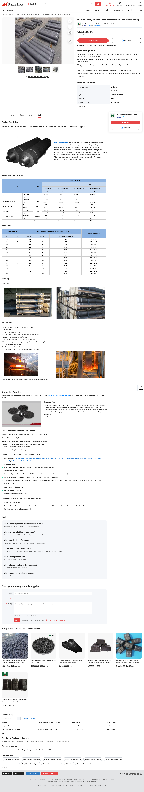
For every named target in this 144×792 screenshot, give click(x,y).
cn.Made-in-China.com (90, 781)
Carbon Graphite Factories (73, 759)
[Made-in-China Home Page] (12, 4)
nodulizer (5, 722)
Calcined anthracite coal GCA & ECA (48, 729)
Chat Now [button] (127, 40)
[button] (92, 4)
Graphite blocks (6, 726)
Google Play (19, 773)
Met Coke (83, 459)
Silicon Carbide (66, 459)
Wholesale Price (83, 779)
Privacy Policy (102, 785)
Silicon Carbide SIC (77, 726)
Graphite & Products (33, 14)
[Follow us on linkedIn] (141, 773)
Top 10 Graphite (68, 764)
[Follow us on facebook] (127, 773)
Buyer (97, 10)
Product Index (105, 779)
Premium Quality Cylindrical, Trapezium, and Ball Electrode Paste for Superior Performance (100, 663)
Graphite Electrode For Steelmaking (14, 750)
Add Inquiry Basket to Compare (38, 77)
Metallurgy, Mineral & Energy (16, 14)
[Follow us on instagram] (132, 773)
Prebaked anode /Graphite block (12, 729)
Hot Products (32, 779)
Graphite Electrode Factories (31, 759)
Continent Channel (95, 779)
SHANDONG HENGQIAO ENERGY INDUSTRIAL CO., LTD (98, 23)
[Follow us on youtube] (135, 773)
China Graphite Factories (11, 759)
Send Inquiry (93, 40)
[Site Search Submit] (98, 4)
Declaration (93, 785)
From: (11, 593)
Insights (113, 779)
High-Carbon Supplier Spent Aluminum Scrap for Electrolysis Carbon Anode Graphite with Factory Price (13, 663)
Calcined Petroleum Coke (51, 459)
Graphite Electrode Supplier (30, 764)
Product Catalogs (29, 718)
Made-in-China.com (63, 781)
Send (16, 620)
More (3, 767)
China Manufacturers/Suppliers (56, 779)
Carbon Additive (20, 459)
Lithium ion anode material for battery (48, 722)
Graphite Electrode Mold (11, 764)
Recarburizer (75, 459)
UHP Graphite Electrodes (62, 14)
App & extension (118, 10)
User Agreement (82, 785)
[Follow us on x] (130, 773)
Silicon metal (76, 722)
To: (12, 598)
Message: (10, 604)
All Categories (9, 10)
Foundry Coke (91, 459)
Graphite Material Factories (52, 759)
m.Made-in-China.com (76, 781)
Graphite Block (32, 461)
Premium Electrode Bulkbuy (85, 764)
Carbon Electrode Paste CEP (115, 726)
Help (107, 10)
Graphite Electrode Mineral (93, 759)
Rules (140, 10)
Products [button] (33, 4)
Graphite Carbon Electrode (51, 764)
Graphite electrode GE (113, 722)
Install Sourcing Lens (50, 773)
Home (4, 14)
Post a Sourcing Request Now (56, 620)
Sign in (140, 5)
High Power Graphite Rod (36, 750)
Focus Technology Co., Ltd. (58, 785)
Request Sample (111, 45)
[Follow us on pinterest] (138, 773)
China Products (42, 779)
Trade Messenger (33, 773)
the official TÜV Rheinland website (59, 395)
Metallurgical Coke (77, 729)
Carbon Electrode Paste (19, 461)
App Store (7, 773)
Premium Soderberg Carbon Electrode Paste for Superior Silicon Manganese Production (127, 663)
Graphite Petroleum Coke (34, 459)
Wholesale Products (72, 779)
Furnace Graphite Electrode (113, 759)
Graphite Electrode (47, 14)
